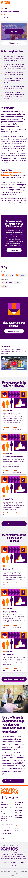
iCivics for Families (6, 830)
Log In (17, 828)
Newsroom (14, 862)
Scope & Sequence (6, 821)
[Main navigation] (25, 2)
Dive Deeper (18, 810)
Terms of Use (15, 871)
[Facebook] (2, 797)
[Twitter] (6, 797)
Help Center (4, 836)
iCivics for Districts (6, 828)
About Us (6, 862)
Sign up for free (14, 250)
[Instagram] (13, 797)
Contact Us (4, 838)
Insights (22, 862)
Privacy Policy (23, 871)
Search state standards (14, 331)
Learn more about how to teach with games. (14, 201)
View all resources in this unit (14, 524)
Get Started (18, 807)
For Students (21, 825)
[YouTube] (17, 797)
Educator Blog (19, 813)
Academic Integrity (5, 871)
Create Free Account (20, 830)
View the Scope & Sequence (13, 781)
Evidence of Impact (6, 833)
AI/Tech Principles (14, 873)
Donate (14, 865)
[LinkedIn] (9, 797)
